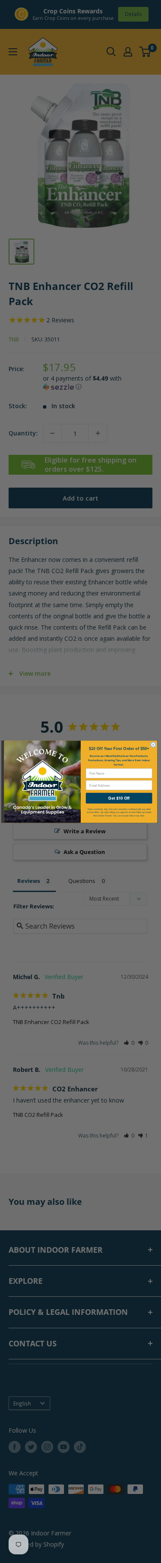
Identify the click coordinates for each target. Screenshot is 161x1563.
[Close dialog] (153, 744)
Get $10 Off (118, 797)
